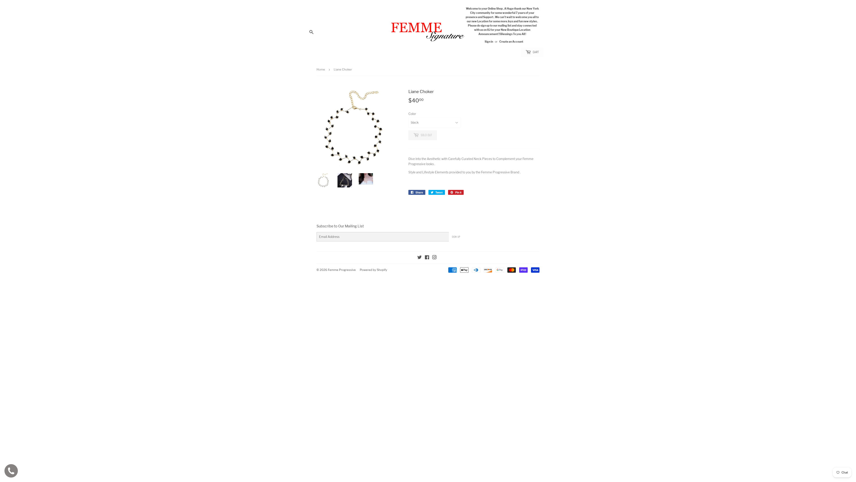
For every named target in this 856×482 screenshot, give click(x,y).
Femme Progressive (342, 270)
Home (321, 69)
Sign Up (456, 237)
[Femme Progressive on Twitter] (419, 258)
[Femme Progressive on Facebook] (427, 258)
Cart (535, 52)
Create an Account (511, 41)
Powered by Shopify (373, 270)
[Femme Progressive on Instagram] (434, 258)
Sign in (489, 41)
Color (412, 114)
